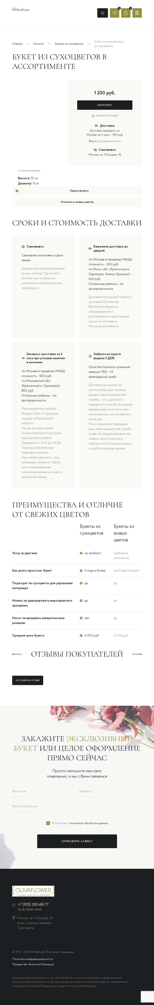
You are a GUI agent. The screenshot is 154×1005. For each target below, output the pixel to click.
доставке (103, 141)
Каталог (38, 44)
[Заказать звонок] (102, 13)
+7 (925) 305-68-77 (33, 904)
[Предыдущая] (17, 654)
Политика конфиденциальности (32, 959)
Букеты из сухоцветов (69, 44)
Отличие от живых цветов (77, 202)
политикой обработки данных (89, 823)
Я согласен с (80, 823)
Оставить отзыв (27, 680)
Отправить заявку (77, 841)
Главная (17, 44)
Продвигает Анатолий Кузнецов (33, 964)
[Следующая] (137, 654)
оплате (116, 141)
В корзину (104, 105)
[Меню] (137, 13)
